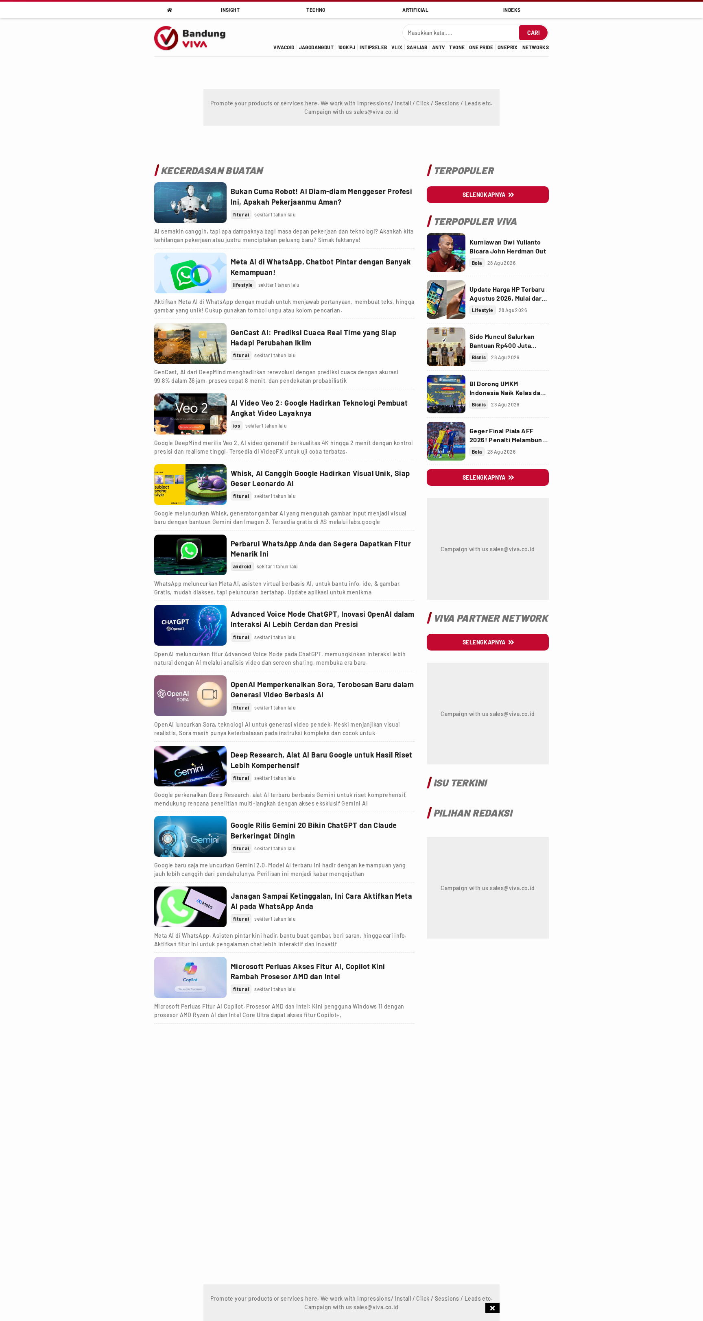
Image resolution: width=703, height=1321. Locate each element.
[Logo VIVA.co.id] (194, 37)
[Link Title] (190, 202)
